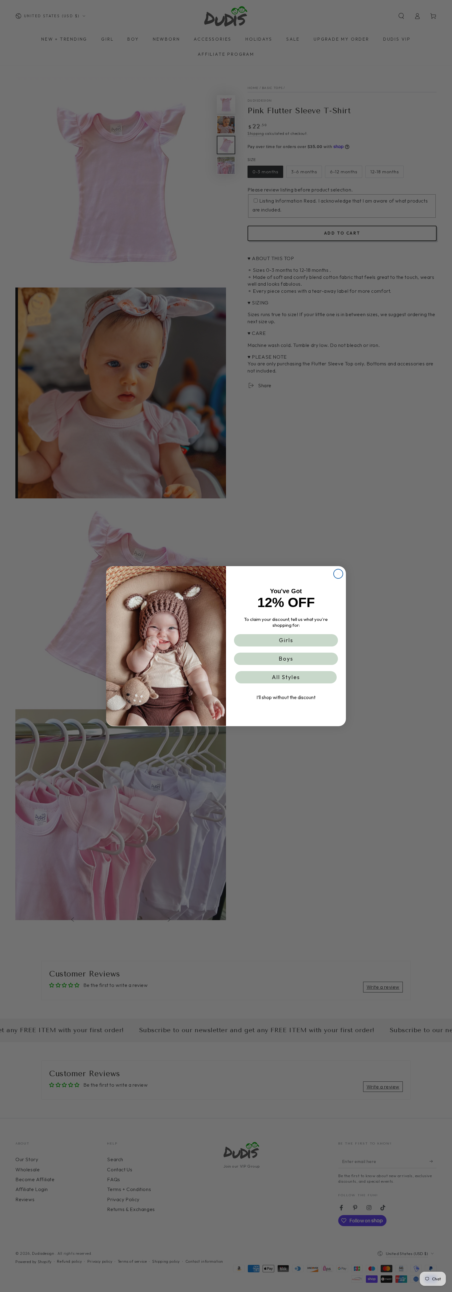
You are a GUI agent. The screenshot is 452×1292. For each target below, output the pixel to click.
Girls (286, 639)
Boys (286, 658)
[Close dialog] (338, 573)
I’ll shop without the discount (285, 697)
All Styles (286, 676)
